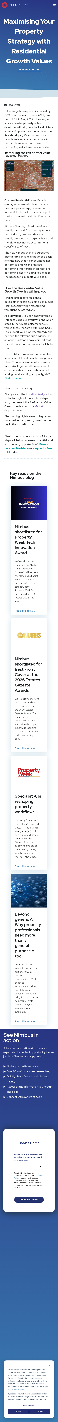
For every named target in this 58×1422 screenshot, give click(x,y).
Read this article (25, 610)
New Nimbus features (29, 69)
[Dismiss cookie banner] (49, 1365)
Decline (40, 1411)
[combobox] (29, 1166)
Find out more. (13, 378)
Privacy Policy (19, 1389)
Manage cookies (29, 1405)
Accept (18, 1411)
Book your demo (29, 1200)
